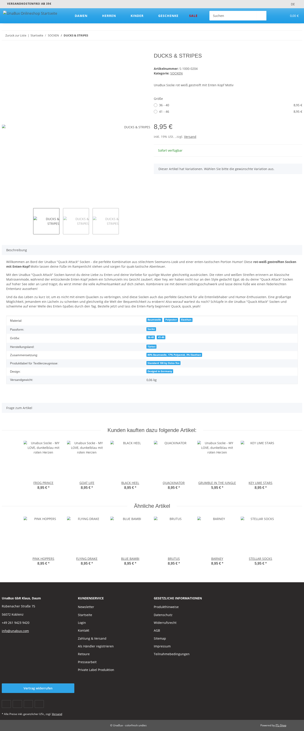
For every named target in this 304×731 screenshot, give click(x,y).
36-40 (151, 337)
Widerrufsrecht (165, 623)
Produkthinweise (166, 607)
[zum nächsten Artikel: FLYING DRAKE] (297, 35)
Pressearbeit (87, 662)
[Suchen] (261, 15)
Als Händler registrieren (96, 646)
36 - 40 (230, 105)
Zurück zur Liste (15, 35)
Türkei (151, 346)
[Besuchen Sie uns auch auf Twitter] (17, 704)
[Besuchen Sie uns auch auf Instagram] (39, 704)
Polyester (171, 319)
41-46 (161, 337)
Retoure (84, 654)
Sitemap (160, 638)
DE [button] (293, 4)
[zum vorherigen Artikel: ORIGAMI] (288, 35)
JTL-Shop (281, 725)
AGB (157, 630)
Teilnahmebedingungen (172, 654)
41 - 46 (230, 111)
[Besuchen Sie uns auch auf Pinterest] (28, 704)
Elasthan (186, 319)
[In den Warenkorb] (5, 50)
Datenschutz (163, 615)
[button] (275, 15)
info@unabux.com (15, 631)
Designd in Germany (160, 371)
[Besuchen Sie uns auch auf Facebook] (6, 704)
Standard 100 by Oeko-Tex (163, 363)
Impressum (162, 646)
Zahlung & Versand (92, 638)
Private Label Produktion (96, 670)
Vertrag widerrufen (38, 688)
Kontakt (83, 630)
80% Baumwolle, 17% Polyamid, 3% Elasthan (174, 354)
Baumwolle (154, 319)
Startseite (85, 615)
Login (82, 623)
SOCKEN (176, 73)
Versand (190, 137)
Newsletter (86, 607)
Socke (151, 329)
